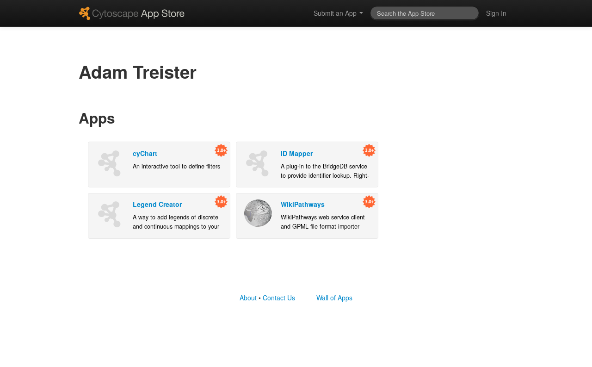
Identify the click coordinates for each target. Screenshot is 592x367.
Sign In (496, 13)
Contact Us (279, 297)
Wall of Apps (334, 297)
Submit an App (336, 13)
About (248, 297)
